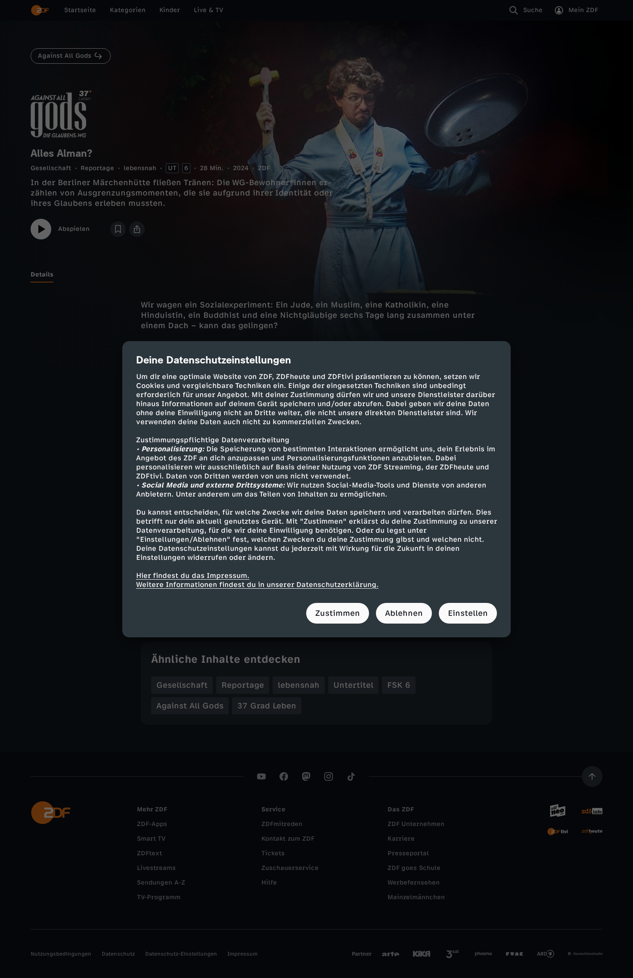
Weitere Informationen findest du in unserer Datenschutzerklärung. (257, 585)
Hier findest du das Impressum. (192, 575)
